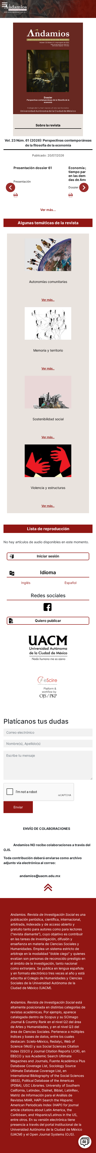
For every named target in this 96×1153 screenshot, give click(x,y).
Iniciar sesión (48, 556)
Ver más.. (48, 300)
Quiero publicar (48, 620)
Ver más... (48, 210)
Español (70, 583)
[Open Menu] (4, 4)
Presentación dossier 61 (33, 168)
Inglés (25, 583)
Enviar (18, 807)
